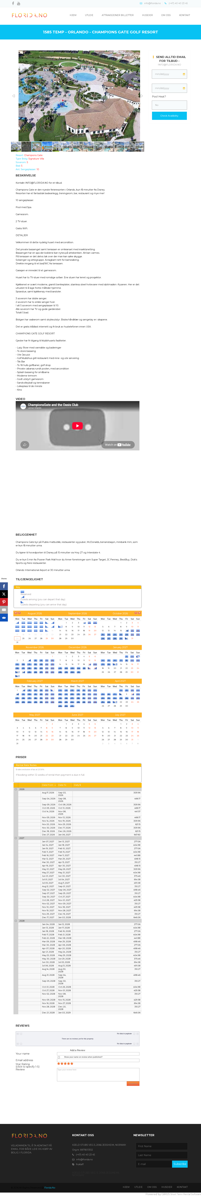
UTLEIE (138, 1187)
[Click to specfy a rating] (58, 1063)
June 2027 (77, 714)
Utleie (89, 15)
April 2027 (120, 681)
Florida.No (49, 1187)
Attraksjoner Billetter (118, 15)
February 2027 (35, 681)
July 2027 (120, 714)
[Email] (4, 610)
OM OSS (152, 1187)
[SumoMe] (4, 618)
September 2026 (77, 613)
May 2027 (34, 714)
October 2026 (120, 613)
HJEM (126, 1187)
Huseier (147, 15)
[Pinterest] (4, 602)
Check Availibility (169, 115)
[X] (4, 594)
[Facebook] (4, 586)
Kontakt (184, 15)
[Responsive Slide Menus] (29, 15)
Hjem (73, 15)
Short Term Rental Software (185, 1194)
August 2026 (35, 613)
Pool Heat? (159, 96)
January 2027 (120, 647)
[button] (13, 95)
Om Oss (166, 15)
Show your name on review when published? (83, 1057)
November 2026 (35, 647)
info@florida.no (169, 64)
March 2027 (77, 681)
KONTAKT (182, 1187)
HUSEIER (166, 1187)
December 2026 (78, 647)
